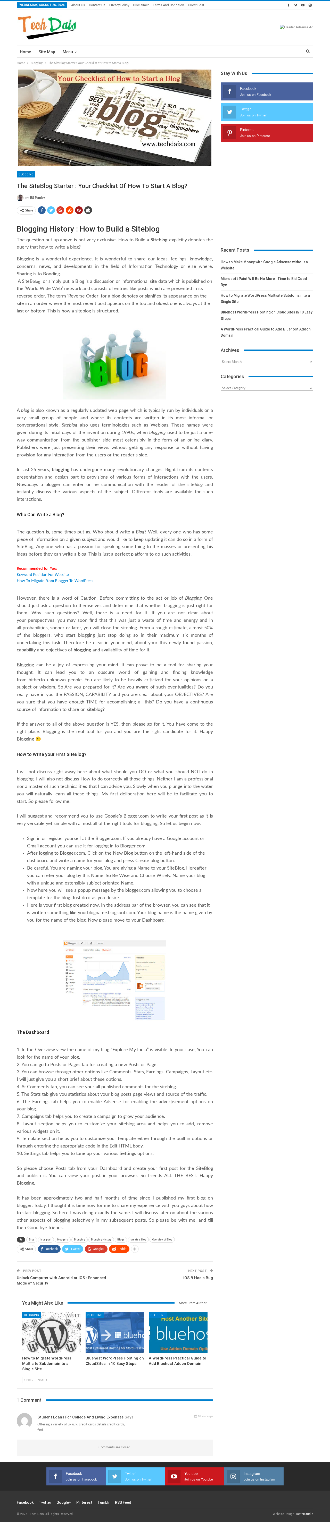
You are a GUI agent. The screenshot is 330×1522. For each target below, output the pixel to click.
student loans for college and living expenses (80, 1417)
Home (25, 51)
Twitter (45, 1502)
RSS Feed (123, 1502)
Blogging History (101, 1239)
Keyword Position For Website (43, 575)
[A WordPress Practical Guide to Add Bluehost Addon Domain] (178, 1332)
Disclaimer (141, 5)
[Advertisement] (267, 197)
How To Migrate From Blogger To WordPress (55, 581)
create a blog (138, 1239)
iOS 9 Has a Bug (198, 1278)
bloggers (62, 1239)
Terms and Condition (168, 5)
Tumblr (103, 1502)
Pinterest (84, 1502)
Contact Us (97, 5)
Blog (32, 1239)
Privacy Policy (119, 5)
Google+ (63, 1502)
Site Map (46, 51)
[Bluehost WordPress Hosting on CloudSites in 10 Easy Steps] (115, 1332)
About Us (78, 5)
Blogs (121, 1239)
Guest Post (196, 5)
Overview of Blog (162, 1239)
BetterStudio (304, 1514)
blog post (45, 1239)
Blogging (26, 174)
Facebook (25, 1502)
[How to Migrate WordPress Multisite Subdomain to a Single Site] (51, 1332)
